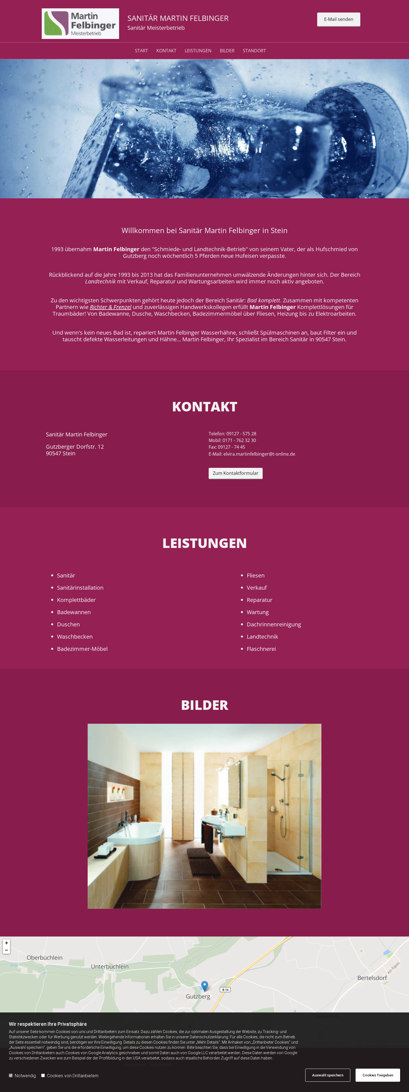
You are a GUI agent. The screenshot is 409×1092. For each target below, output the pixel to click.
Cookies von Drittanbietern (72, 1075)
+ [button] (6, 943)
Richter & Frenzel (110, 307)
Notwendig (25, 1075)
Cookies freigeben (378, 1075)
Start (141, 50)
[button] (338, 20)
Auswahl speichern (327, 1075)
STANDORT (254, 50)
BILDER (227, 50)
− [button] (6, 950)
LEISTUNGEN (198, 50)
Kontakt (166, 50)
